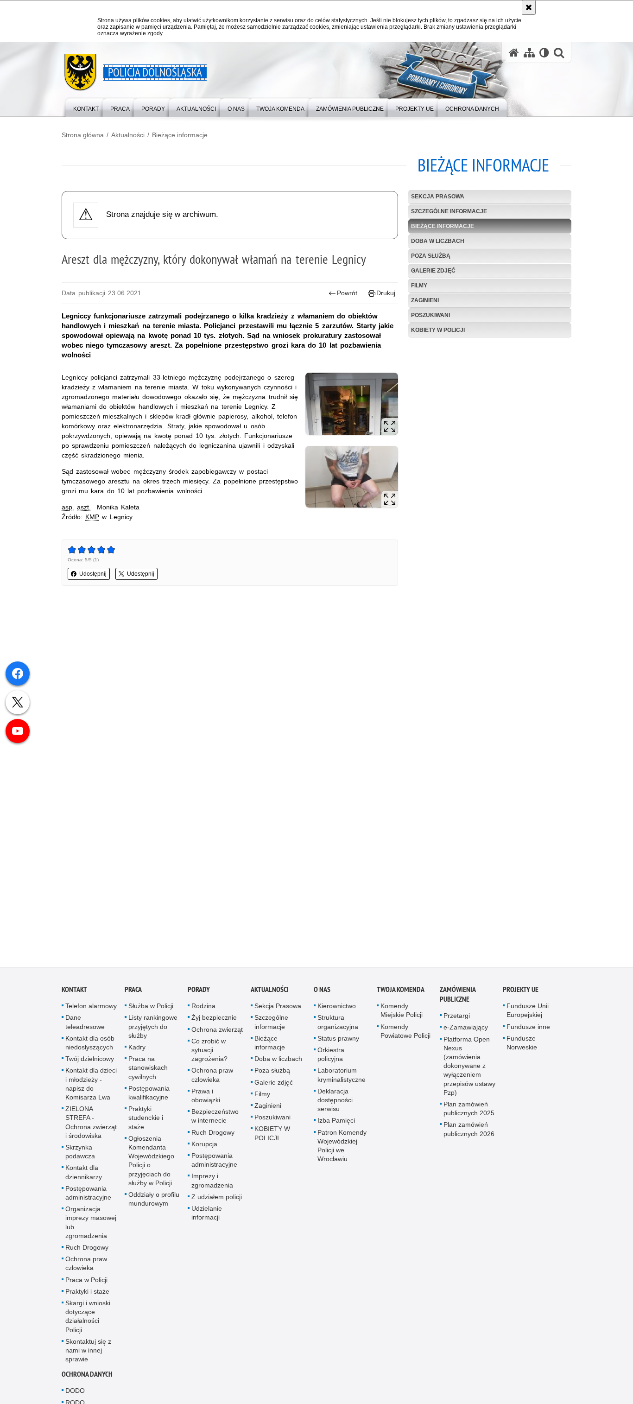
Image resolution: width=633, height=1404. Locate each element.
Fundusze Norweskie (521, 1049)
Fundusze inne (528, 1032)
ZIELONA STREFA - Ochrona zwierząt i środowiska (91, 1128)
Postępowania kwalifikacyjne (149, 1099)
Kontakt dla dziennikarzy (83, 1178)
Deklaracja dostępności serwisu (335, 1105)
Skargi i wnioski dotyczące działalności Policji (87, 1322)
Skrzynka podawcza (80, 1158)
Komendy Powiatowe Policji (405, 1037)
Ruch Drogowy (86, 1253)
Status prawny (338, 1044)
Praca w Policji (86, 1286)
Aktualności (128, 135)
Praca (133, 995)
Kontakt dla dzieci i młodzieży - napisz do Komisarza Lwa (91, 1090)
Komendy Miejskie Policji (401, 1016)
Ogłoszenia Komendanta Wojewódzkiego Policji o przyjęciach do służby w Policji (151, 1167)
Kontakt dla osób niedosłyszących (89, 1049)
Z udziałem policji (216, 1203)
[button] (559, 52)
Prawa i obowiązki (205, 1101)
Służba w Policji (150, 1012)
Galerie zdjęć (433, 270)
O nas (322, 995)
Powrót (347, 293)
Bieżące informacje (180, 135)
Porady (199, 995)
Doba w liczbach (437, 241)
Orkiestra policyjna (330, 1060)
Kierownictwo (336, 1012)
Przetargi (456, 1021)
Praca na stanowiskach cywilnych (148, 1073)
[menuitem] (86, 107)
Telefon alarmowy (91, 1012)
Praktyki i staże (87, 1297)
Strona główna (83, 135)
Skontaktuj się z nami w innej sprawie (88, 1356)
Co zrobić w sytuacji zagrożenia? (209, 1055)
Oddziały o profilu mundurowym (153, 1205)
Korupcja (204, 1150)
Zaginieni (425, 300)
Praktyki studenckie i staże (145, 1123)
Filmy (419, 285)
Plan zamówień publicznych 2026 (468, 1135)
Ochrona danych (87, 1380)
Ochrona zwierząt (217, 1035)
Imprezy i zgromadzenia (212, 1187)
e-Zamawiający (465, 1033)
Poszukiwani (430, 315)
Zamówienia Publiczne (457, 1000)
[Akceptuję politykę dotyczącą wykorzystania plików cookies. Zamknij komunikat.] (529, 7)
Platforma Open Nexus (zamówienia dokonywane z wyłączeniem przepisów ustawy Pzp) (469, 1072)
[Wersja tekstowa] (544, 52)
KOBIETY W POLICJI (438, 330)
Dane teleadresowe (85, 1028)
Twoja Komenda (400, 995)
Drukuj (385, 293)
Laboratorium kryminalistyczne (341, 1081)
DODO (75, 1397)
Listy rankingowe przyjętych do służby (152, 1032)
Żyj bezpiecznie (214, 1024)
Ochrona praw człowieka (86, 1269)
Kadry (137, 1053)
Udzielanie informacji (206, 1219)
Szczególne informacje (449, 211)
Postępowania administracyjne (88, 1199)
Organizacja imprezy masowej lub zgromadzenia (90, 1228)
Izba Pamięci (336, 1127)
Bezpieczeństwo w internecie (215, 1122)
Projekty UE (520, 995)
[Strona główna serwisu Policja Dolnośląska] (514, 52)
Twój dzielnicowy (89, 1064)
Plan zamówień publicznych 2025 (468, 1114)
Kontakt (74, 995)
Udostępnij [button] (93, 574)
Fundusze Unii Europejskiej (527, 1016)
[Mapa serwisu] (529, 52)
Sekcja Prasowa (437, 196)
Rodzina (203, 1012)
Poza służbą (430, 256)
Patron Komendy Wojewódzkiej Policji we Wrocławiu (342, 1152)
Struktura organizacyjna (337, 1028)
